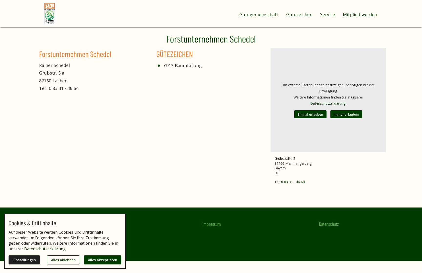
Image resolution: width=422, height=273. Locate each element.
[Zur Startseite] (62, 12)
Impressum (211, 224)
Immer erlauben (346, 114)
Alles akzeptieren (102, 260)
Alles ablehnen (63, 260)
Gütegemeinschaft (258, 14)
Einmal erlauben (310, 114)
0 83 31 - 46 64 (293, 181)
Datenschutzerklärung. (328, 103)
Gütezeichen (299, 14)
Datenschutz (329, 224)
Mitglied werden (360, 14)
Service (327, 14)
